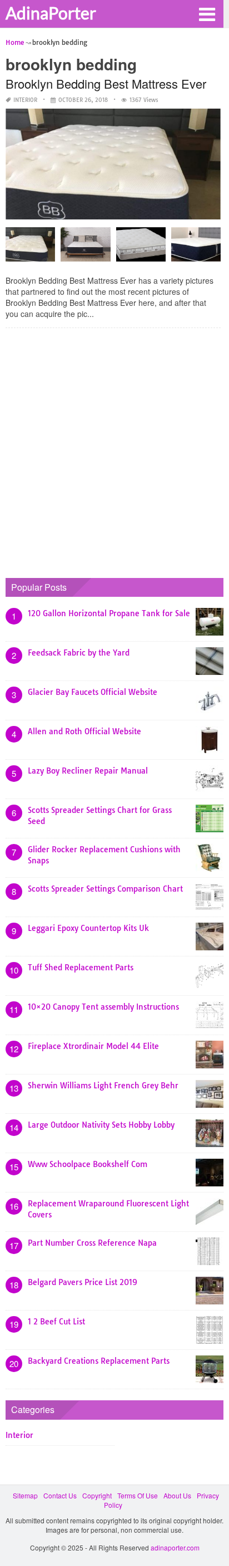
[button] (206, 13)
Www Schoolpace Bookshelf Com (87, 1164)
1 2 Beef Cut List (56, 1322)
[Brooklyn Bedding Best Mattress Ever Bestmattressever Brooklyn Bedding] (140, 248)
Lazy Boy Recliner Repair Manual (88, 771)
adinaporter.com (175, 1547)
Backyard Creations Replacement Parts (99, 1361)
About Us (177, 1495)
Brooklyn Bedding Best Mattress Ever (106, 83)
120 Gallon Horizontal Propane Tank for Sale (109, 613)
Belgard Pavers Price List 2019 (82, 1282)
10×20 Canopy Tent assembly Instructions (103, 1007)
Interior (25, 100)
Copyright (97, 1495)
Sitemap (25, 1495)
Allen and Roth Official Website (84, 731)
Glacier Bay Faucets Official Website (92, 692)
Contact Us (60, 1495)
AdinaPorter (51, 13)
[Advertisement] (114, 450)
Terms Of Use (137, 1495)
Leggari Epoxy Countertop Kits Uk (88, 928)
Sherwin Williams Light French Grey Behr (103, 1086)
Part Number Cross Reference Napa (92, 1243)
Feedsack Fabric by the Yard (79, 653)
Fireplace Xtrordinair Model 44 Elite (93, 1046)
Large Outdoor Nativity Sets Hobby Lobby (101, 1125)
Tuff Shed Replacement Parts (80, 968)
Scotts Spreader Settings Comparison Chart (105, 889)
